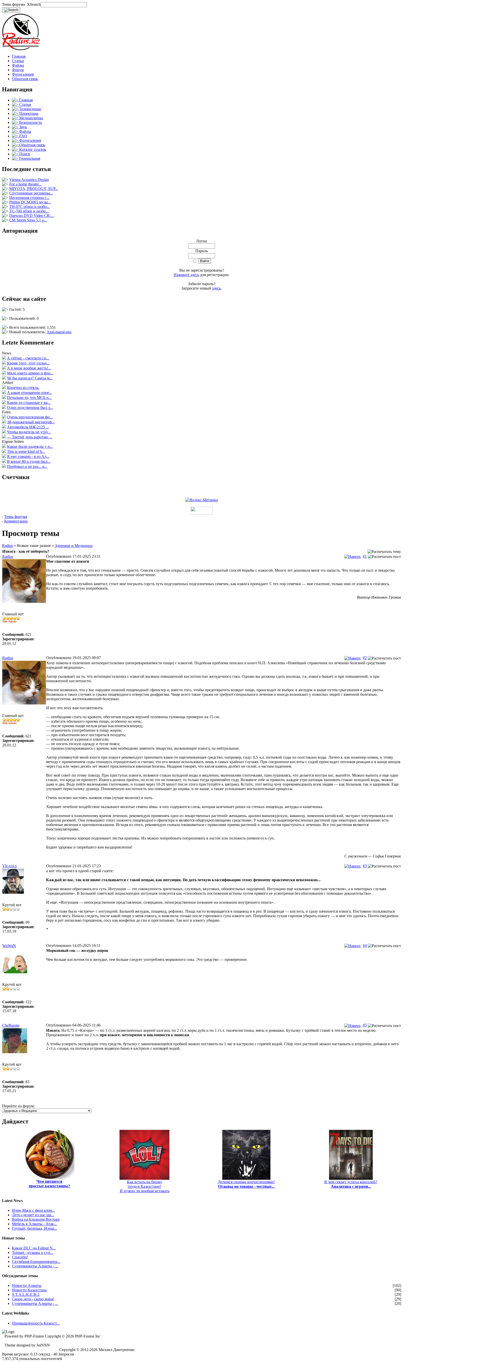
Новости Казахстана (29, 1290)
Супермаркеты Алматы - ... (35, 1266)
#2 (365, 658)
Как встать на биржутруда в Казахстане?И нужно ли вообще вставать (144, 1186)
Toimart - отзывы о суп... (32, 1252)
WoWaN (9, 946)
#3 (365, 866)
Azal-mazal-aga (59, 332)
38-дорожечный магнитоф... (31, 422)
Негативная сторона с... (29, 197)
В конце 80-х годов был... (28, 461)
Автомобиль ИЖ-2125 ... (28, 427)
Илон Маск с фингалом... (33, 1210)
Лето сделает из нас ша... (33, 1215)
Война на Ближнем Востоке (36, 1219)
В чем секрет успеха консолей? (350, 1184)
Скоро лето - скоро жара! (33, 1299)
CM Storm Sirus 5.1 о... (28, 220)
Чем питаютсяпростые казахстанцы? (49, 1183)
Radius (7, 545)
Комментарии (16, 521)
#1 (365, 556)
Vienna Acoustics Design (29, 179)
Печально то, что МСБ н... (29, 397)
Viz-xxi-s (9, 866)
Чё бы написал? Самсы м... (30, 378)
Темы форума (15, 516)
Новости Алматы (26, 1285)
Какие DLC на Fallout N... (34, 1248)
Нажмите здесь (186, 275)
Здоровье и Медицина (74, 545)
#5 (365, 1025)
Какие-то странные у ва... (28, 402)
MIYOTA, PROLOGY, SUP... (33, 188)
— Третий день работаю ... (29, 437)
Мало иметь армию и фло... (30, 373)
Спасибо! (20, 1257)
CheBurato (10, 1025)
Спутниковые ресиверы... (31, 193)
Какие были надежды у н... (30, 446)
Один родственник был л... (30, 407)
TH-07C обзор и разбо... (29, 206)
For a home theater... (25, 184)
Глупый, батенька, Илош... (34, 1228)
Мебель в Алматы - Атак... (34, 1224)
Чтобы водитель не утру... (29, 432)
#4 (365, 945)
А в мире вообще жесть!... (29, 368)
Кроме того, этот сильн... (28, 363)
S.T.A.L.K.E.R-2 (25, 1294)
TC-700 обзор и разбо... (29, 211)
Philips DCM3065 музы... (30, 202)
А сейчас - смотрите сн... (28, 358)
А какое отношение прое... (29, 392)
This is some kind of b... (26, 451)
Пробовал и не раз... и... (27, 466)
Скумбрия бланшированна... (36, 1261)
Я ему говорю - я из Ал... (28, 456)
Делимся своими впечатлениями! (246, 1184)
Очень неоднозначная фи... (30, 417)
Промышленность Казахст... (36, 1323)
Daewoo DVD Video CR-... (31, 215)
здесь (216, 288)
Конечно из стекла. (23, 387)
